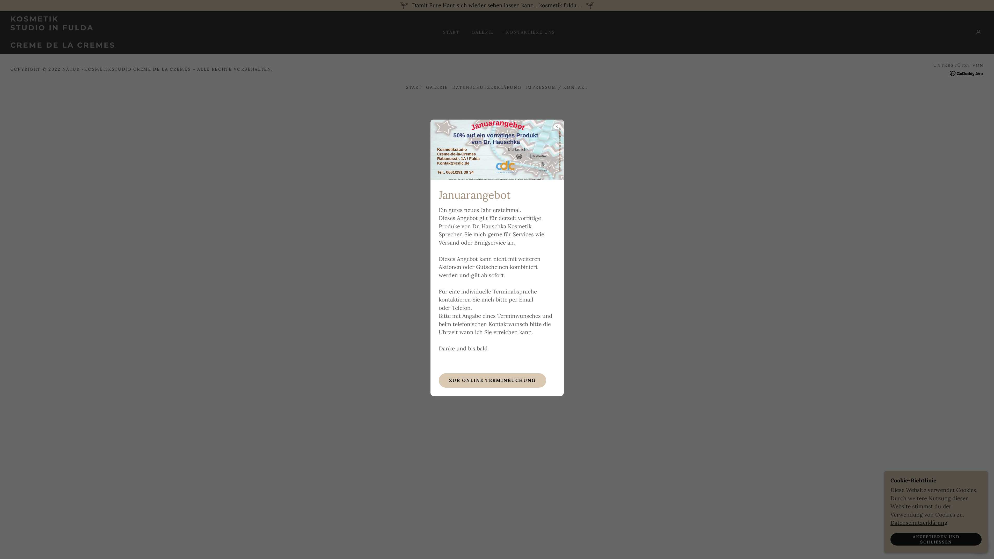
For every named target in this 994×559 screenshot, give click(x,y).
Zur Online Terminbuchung (492, 380)
